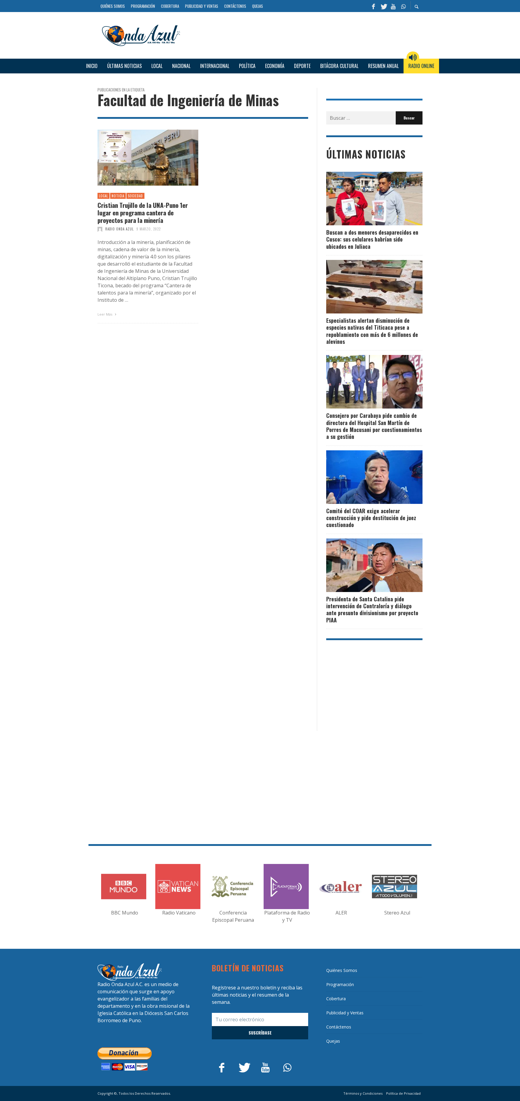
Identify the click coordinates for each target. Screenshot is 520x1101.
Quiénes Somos (341, 970)
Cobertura (336, 998)
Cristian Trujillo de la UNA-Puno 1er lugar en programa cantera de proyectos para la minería (143, 212)
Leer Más (105, 314)
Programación (340, 984)
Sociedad (135, 195)
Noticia (118, 195)
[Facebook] (373, 6)
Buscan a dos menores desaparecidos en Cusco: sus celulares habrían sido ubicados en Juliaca (372, 239)
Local (103, 195)
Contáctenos (338, 1027)
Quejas (333, 1041)
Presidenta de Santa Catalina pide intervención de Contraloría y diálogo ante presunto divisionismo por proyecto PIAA (372, 609)
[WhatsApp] (403, 6)
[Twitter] (383, 6)
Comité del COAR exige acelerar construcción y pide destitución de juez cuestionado (371, 518)
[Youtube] (393, 6)
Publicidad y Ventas (345, 1013)
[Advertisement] (303, 34)
